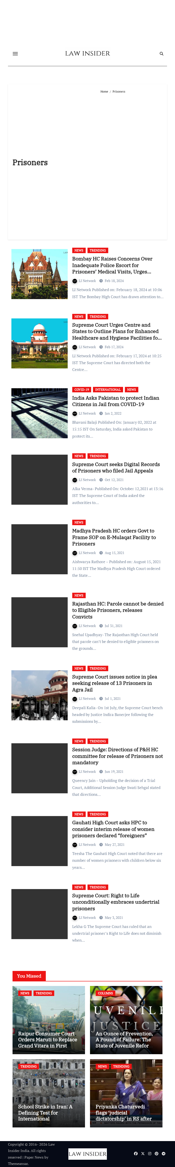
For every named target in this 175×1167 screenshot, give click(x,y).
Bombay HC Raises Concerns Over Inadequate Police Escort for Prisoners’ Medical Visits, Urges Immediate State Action (112, 268)
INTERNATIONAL (108, 389)
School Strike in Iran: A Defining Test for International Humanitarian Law (45, 1115)
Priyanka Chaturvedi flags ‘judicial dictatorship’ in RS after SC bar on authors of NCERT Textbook (124, 1118)
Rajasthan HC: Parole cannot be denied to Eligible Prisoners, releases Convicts (118, 610)
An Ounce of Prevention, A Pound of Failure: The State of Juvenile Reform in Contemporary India (125, 1042)
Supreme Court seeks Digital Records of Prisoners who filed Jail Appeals (116, 467)
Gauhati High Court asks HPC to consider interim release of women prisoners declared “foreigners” (113, 829)
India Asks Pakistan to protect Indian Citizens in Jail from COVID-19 (115, 401)
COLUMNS (105, 993)
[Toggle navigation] (15, 54)
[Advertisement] (131, 164)
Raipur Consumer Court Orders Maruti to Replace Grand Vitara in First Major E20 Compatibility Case (47, 1045)
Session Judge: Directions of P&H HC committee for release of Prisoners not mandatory (117, 756)
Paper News (34, 1157)
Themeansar (18, 1163)
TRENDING (98, 250)
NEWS (79, 250)
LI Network (88, 280)
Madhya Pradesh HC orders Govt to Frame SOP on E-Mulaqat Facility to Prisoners (114, 537)
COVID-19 (82, 389)
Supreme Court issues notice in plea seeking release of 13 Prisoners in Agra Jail (114, 683)
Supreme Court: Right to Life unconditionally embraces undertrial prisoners (116, 902)
